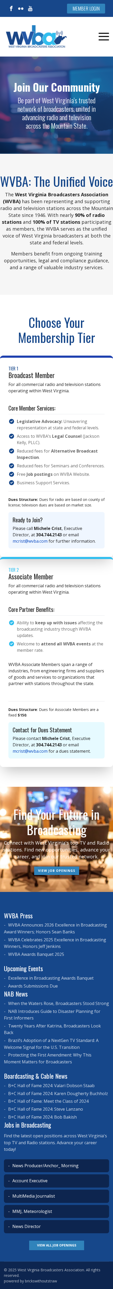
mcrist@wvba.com (30, 541)
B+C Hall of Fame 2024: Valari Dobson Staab (51, 1085)
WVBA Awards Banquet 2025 (35, 954)
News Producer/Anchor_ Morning (45, 1166)
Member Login (86, 8)
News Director (26, 1226)
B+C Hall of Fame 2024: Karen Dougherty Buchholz (57, 1093)
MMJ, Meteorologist (31, 1211)
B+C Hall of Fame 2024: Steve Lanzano (45, 1109)
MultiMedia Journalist (33, 1196)
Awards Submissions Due (32, 986)
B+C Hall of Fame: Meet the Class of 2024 (48, 1101)
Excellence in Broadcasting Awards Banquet (50, 978)
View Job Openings (56, 870)
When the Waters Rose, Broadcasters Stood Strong (58, 1003)
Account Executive (29, 1181)
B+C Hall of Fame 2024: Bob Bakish (42, 1117)
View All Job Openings (56, 1245)
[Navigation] (104, 36)
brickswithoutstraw (41, 1280)
